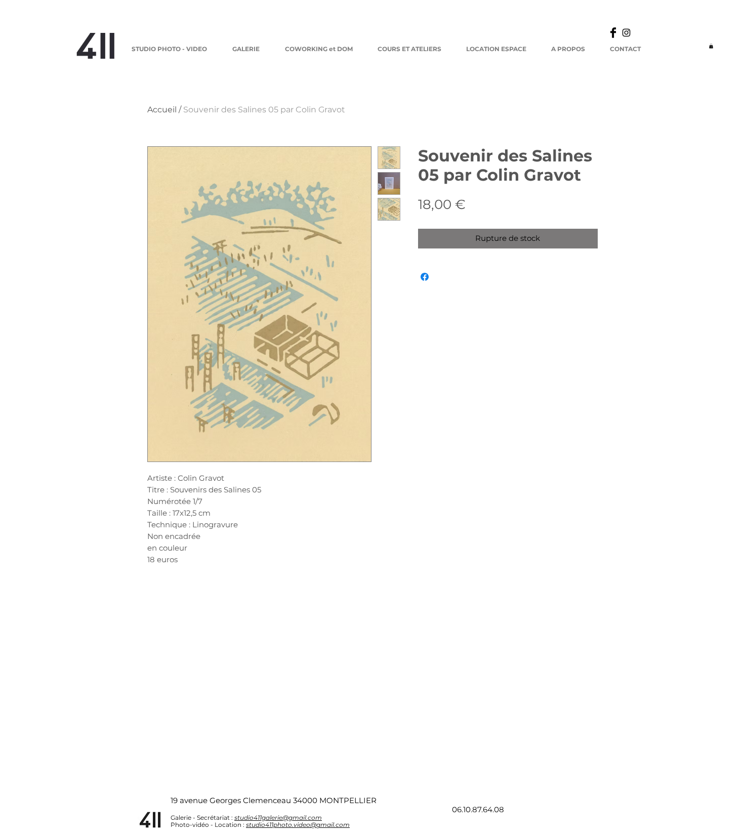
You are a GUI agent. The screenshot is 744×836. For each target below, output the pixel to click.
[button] (711, 46)
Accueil (162, 109)
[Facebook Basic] (613, 32)
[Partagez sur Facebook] (425, 277)
